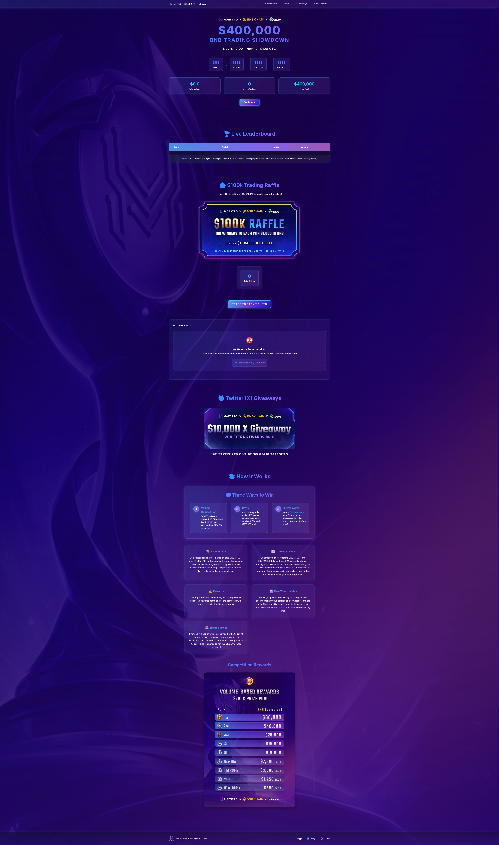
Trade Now (249, 102)
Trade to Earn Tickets (249, 304)
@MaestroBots (297, 512)
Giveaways (301, 3)
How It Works (320, 3)
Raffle (287, 3)
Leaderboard (270, 3)
